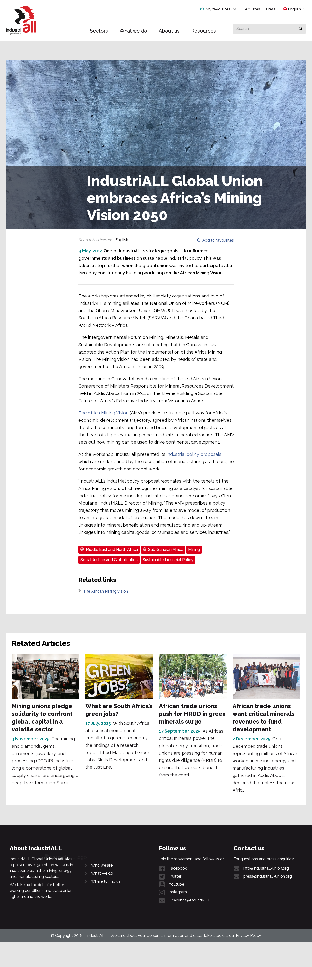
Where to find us (105, 881)
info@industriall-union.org (266, 868)
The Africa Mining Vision (103, 412)
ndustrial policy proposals (194, 454)
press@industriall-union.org (267, 876)
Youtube (176, 884)
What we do (102, 873)
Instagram (178, 892)
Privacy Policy (248, 935)
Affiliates (252, 9)
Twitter (175, 876)
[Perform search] (300, 29)
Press (271, 9)
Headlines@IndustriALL (190, 900)
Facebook (178, 868)
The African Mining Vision (105, 591)
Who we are (102, 865)
